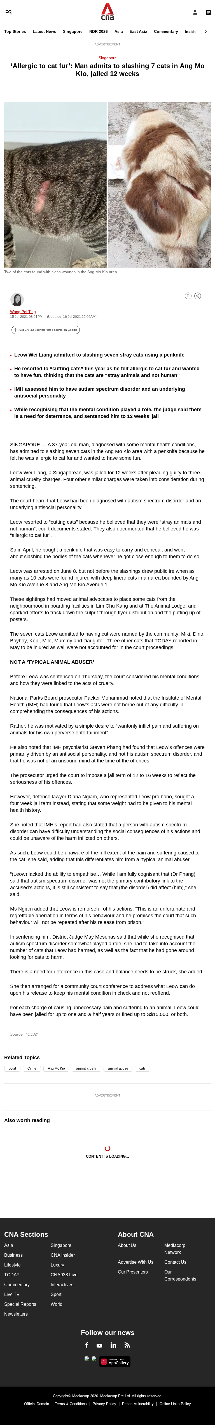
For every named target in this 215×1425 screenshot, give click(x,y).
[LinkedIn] (113, 1346)
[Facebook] (86, 1346)
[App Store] (94, 1360)
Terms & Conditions (71, 1404)
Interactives (62, 1284)
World (56, 1304)
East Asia (138, 31)
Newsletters (16, 1314)
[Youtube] (99, 1346)
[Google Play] (87, 1360)
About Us (127, 1245)
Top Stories (15, 31)
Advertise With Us (135, 1262)
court (12, 1068)
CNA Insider (63, 1255)
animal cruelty (86, 1068)
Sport (56, 1294)
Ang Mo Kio (56, 1068)
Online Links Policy (175, 1404)
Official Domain (36, 1404)
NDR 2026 (98, 31)
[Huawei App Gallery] (115, 1361)
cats (142, 1068)
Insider (191, 31)
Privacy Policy (104, 1404)
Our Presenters (133, 1272)
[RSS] (127, 1346)
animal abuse (118, 1068)
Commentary (166, 31)
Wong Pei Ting (23, 311)
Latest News (44, 31)
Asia (118, 31)
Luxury (57, 1265)
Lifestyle (12, 1265)
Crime (31, 1068)
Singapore (73, 31)
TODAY (12, 1274)
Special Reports (20, 1304)
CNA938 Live (64, 1274)
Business (13, 1255)
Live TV (12, 1294)
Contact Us (175, 1262)
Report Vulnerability (138, 1404)
